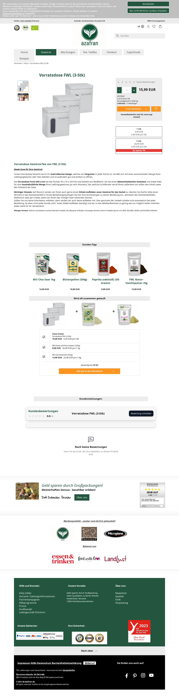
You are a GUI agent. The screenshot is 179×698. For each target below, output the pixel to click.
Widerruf (90, 663)
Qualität (119, 596)
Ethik (118, 599)
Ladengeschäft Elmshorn (32, 612)
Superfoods (133, 52)
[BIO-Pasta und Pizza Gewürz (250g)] (90, 314)
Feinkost (112, 52)
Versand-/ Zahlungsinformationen (37, 596)
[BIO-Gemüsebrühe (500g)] (127, 314)
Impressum (23, 663)
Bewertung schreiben (141, 413)
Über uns (81, 497)
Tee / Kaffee (90, 52)
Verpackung (121, 602)
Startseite (18, 63)
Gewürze (46, 52)
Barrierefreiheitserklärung (66, 663)
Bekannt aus (89, 546)
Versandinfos (69, 670)
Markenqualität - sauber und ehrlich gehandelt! (90, 521)
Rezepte (24, 58)
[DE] (142, 27)
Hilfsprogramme (27, 602)
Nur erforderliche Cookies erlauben (148, 10)
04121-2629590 (25, 21)
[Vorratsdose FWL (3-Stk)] (53, 314)
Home (24, 52)
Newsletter (121, 593)
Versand (136, 117)
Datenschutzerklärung (14, 13)
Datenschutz (44, 663)
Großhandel (25, 609)
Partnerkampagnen (29, 599)
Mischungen (68, 52)
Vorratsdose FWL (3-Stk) (39, 63)
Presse (22, 606)
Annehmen (148, 3)
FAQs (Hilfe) (25, 593)
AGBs (33, 663)
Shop (26, 63)
